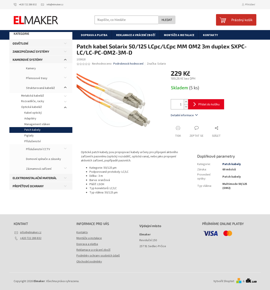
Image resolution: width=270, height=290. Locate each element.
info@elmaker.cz (30, 232)
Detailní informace (182, 115)
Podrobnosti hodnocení (128, 64)
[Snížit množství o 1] (186, 106)
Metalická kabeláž (32, 96)
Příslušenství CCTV (37, 149)
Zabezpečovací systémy (31, 51)
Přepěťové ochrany (28, 186)
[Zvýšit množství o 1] (186, 101)
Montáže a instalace (89, 238)
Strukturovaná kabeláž (40, 88)
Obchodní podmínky (89, 262)
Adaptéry (30, 118)
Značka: (156, 64)
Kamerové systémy (28, 59)
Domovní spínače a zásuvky (43, 159)
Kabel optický (33, 113)
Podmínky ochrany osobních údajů (98, 256)
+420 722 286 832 (30, 238)
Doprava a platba (87, 244)
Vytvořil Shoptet (223, 281)
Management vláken (37, 124)
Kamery (30, 68)
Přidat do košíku (209, 104)
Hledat (167, 20)
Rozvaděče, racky (32, 101)
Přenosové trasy (36, 78)
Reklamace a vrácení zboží (93, 250)
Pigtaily (29, 135)
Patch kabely (32, 130)
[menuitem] (94, 35)
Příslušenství (32, 141)
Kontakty (82, 232)
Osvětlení (20, 43)
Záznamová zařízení (38, 169)
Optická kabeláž (31, 107)
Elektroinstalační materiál (35, 178)
